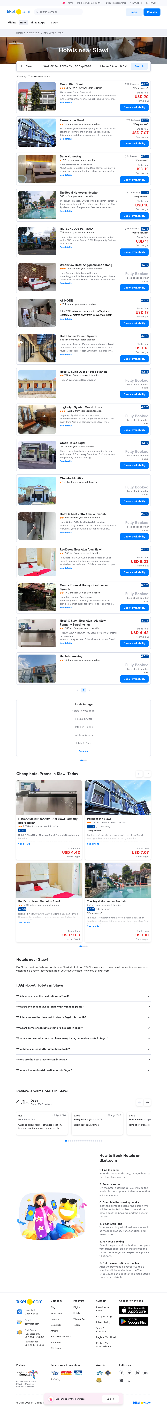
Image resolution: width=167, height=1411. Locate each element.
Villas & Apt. (79, 1319)
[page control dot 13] (90, 1141)
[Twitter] (129, 1372)
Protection (56, 1342)
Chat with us (31, 1313)
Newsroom (56, 1313)
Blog (53, 1307)
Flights (76, 1307)
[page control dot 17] (97, 1141)
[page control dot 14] (91, 1141)
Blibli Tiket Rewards (116, 2)
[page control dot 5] (74, 1141)
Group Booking (104, 1316)
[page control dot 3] (86, 760)
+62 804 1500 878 (35, 1337)
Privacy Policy (103, 1322)
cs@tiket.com (32, 1323)
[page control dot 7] (78, 1141)
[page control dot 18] (99, 1141)
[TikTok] (129, 1380)
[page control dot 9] (82, 1141)
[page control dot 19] (101, 1141)
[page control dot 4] (72, 1141)
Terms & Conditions (102, 1330)
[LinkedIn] (137, 1372)
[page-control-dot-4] (87, 946)
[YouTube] (145, 1372)
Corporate (56, 1325)
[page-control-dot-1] (80, 946)
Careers (55, 1319)
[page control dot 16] (95, 1141)
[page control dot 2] (84, 760)
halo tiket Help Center (103, 1309)
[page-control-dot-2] (83, 946)
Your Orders (136, 2)
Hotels (76, 1313)
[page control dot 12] (88, 1141)
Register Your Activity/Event (103, 1345)
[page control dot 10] (84, 1141)
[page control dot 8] (80, 1141)
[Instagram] (121, 1380)
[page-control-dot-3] (85, 946)
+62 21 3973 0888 (35, 1345)
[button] (139, 774)
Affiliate (54, 1330)
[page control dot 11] (86, 1141)
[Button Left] (139, 1102)
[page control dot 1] (81, 760)
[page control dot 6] (76, 1141)
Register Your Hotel (106, 1337)
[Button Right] (147, 1102)
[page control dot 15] (93, 1141)
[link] (134, 12)
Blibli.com (56, 1348)
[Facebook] (121, 1372)
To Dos (76, 1325)
